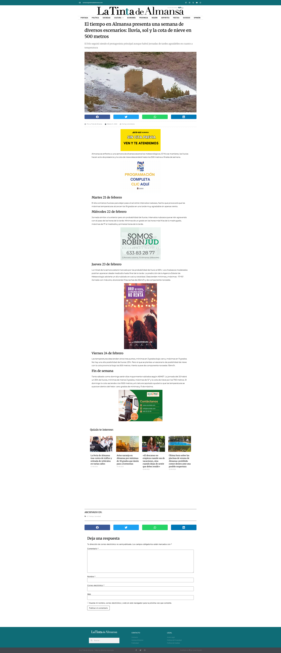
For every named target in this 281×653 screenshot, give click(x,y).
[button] (97, 117)
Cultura (117, 18)
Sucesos (186, 18)
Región (155, 18)
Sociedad (106, 18)
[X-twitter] (193, 2)
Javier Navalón (197, 650)
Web (89, 594)
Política (95, 18)
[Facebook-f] (185, 2)
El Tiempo (90, 516)
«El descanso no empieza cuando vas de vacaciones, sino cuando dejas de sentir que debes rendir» (154, 461)
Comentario (92, 548)
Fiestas (176, 18)
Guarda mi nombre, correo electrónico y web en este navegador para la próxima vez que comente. (130, 603)
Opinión (197, 18)
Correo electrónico (95, 585)
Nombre (91, 576)
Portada (84, 18)
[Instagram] (189, 2)
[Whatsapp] (200, 2)
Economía (131, 18)
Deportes (165, 18)
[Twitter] (140, 650)
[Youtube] (196, 2)
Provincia (143, 18)
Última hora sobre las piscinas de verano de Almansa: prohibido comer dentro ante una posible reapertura (180, 461)
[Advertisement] (140, 488)
